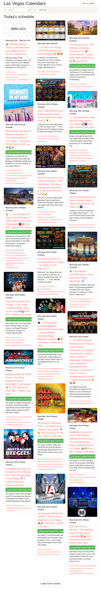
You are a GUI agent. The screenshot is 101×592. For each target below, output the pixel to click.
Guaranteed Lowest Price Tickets (19, 232)
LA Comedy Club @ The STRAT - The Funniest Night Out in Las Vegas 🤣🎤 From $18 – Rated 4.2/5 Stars (50, 520)
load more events (50, 583)
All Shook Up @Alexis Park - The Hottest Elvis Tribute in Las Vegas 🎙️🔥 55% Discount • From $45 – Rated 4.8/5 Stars (50, 429)
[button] (30, 10)
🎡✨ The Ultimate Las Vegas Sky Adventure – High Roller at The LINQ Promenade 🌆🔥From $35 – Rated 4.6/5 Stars (18, 221)
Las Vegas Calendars (25, 3)
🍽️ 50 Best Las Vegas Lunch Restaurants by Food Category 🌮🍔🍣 (50, 50)
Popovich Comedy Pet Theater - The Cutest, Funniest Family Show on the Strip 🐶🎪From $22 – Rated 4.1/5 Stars (18, 308)
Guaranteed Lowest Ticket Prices (19, 319)
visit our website (88, 3)
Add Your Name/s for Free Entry (19, 152)
